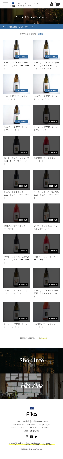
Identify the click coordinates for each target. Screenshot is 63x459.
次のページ (43, 338)
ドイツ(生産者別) (11, 27)
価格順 (33, 34)
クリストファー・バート (27, 27)
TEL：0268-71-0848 (21, 425)
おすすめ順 (24, 34)
